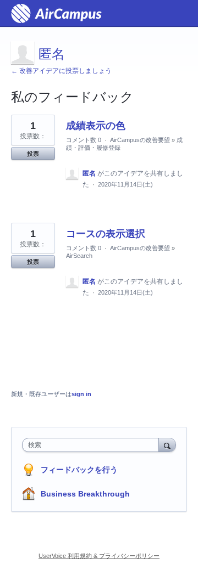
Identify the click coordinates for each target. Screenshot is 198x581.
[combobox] (93, 445)
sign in (81, 394)
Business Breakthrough (85, 493)
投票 (33, 153)
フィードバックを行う (79, 469)
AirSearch (79, 255)
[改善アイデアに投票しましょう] (56, 13)
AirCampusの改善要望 (140, 140)
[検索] (167, 445)
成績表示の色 (95, 125)
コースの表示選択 (105, 233)
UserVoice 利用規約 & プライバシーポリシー (99, 555)
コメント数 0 (83, 140)
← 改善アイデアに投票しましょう (61, 71)
